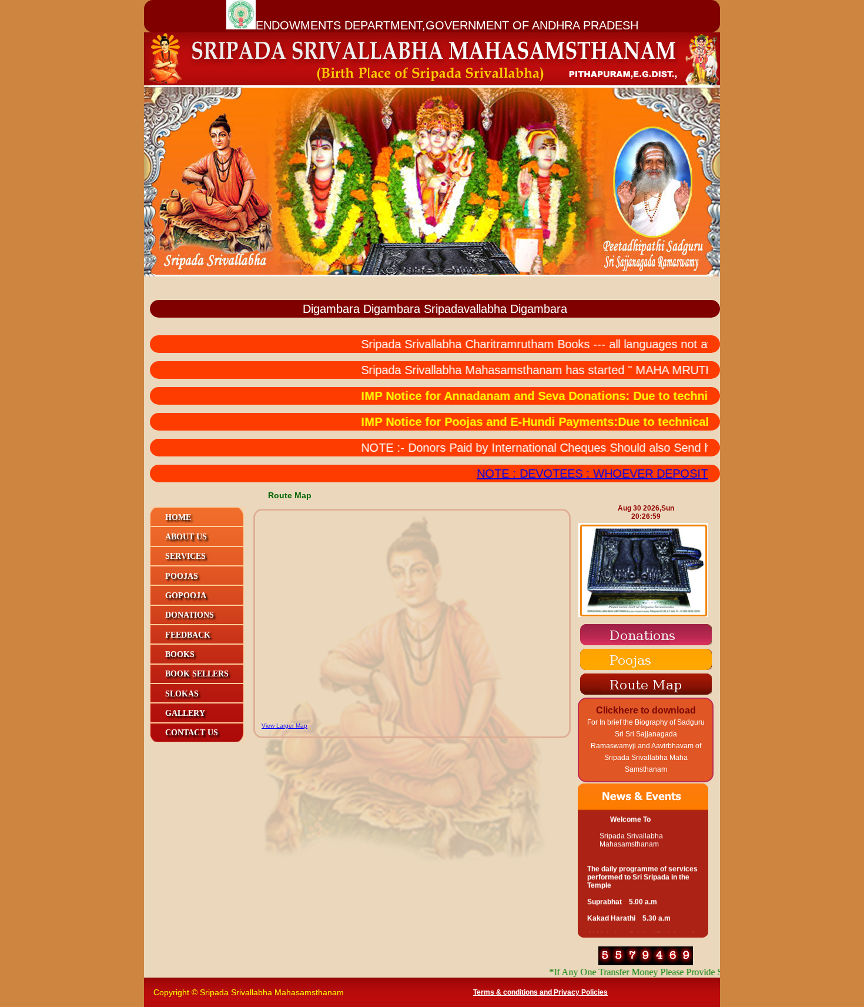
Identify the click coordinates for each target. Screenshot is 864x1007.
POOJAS (181, 576)
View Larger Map (284, 725)
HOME (178, 517)
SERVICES (185, 556)
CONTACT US (191, 732)
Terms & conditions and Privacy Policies (540, 992)
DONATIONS (189, 615)
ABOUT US (186, 536)
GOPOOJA (185, 595)
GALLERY (185, 713)
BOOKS (180, 654)
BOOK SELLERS (197, 673)
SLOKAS (182, 693)
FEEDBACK (187, 635)
